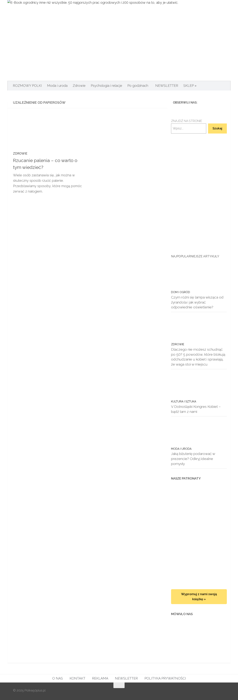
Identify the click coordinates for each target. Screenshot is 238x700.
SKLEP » (190, 86)
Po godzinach (137, 86)
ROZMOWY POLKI (27, 86)
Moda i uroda (57, 86)
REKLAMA (100, 678)
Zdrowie (79, 86)
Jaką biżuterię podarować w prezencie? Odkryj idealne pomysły (193, 459)
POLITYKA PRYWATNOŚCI (165, 678)
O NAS (57, 678)
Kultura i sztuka (183, 401)
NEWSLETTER (166, 86)
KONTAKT (77, 678)
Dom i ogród (180, 292)
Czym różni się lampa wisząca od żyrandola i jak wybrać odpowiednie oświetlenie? (197, 302)
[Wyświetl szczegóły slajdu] (199, 193)
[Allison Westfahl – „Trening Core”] (199, 535)
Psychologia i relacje (106, 86)
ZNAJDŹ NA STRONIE (186, 121)
